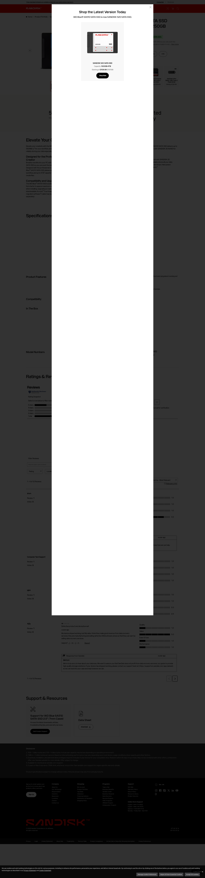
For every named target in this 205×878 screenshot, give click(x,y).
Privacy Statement (30, 870)
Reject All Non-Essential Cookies (171, 874)
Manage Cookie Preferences (147, 874)
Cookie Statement (45, 870)
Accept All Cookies (192, 874)
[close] (150, 7)
